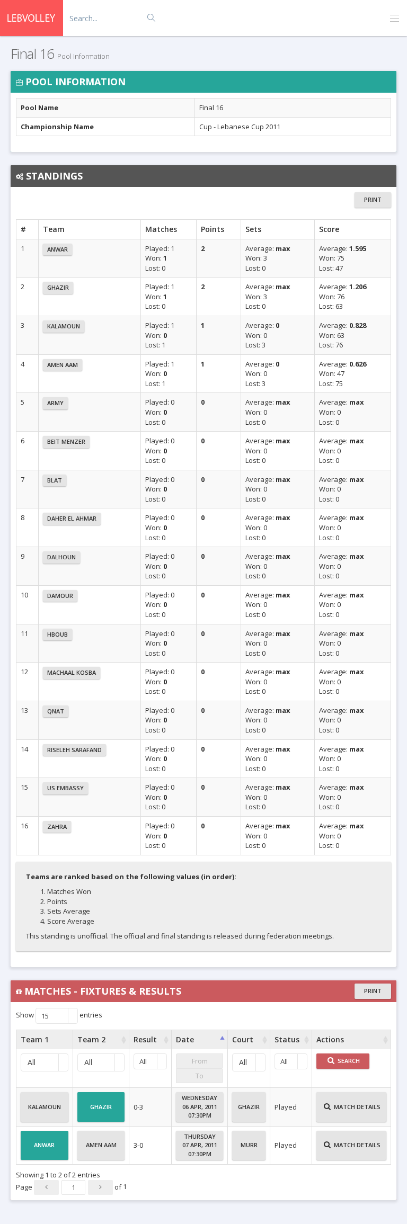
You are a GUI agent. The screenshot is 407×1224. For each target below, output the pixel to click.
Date (185, 1039)
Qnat (55, 711)
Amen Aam (62, 365)
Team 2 (91, 1039)
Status (287, 1039)
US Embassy (65, 788)
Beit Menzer (66, 441)
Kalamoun (63, 326)
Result (145, 1039)
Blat (54, 480)
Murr (249, 1145)
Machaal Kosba (71, 672)
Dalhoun (61, 557)
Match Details (356, 1107)
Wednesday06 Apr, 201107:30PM (199, 1106)
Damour (60, 596)
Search (348, 1061)
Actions (330, 1039)
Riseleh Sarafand (74, 750)
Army (55, 403)
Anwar (57, 249)
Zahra (57, 826)
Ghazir (58, 287)
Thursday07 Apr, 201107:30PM (199, 1145)
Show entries (59, 1015)
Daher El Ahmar (71, 518)
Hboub (57, 634)
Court (242, 1039)
